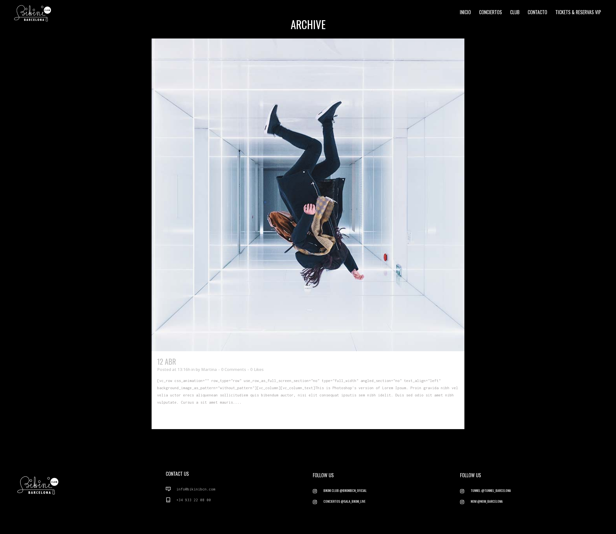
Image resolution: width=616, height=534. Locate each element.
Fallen (187, 361)
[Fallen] (308, 194)
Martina (209, 369)
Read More (168, 417)
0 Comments (233, 369)
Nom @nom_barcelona (487, 501)
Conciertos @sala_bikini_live (344, 501)
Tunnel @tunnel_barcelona (491, 490)
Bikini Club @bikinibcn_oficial (345, 490)
